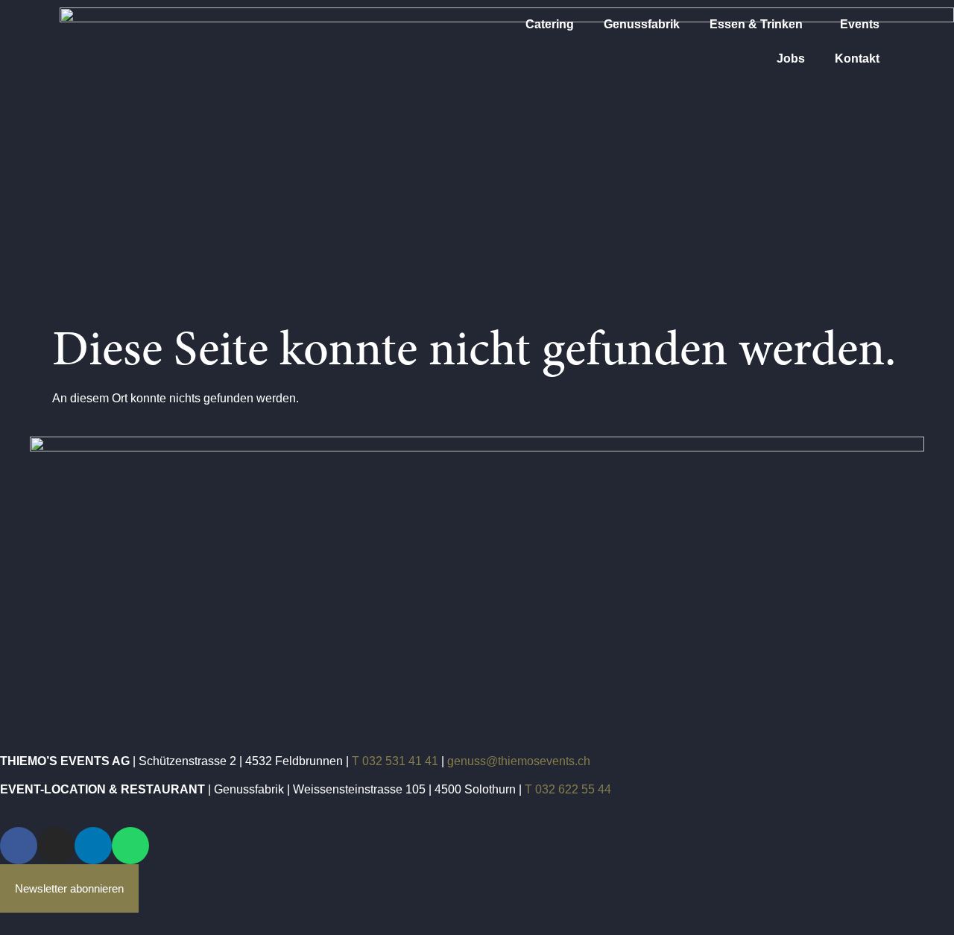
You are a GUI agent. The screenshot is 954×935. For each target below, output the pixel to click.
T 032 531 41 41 (395, 761)
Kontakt (857, 58)
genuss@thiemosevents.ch (518, 761)
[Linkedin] (93, 845)
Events (859, 24)
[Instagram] (56, 845)
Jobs (791, 58)
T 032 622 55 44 (568, 789)
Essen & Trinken (756, 24)
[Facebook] (18, 845)
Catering (549, 24)
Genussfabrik (642, 24)
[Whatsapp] (130, 845)
